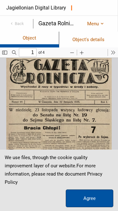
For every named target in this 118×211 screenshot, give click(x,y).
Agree (89, 198)
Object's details (88, 39)
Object (29, 38)
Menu (93, 24)
